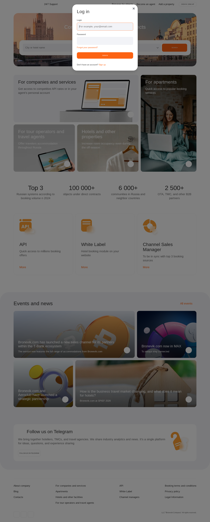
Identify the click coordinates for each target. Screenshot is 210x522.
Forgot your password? (87, 47)
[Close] (133, 8)
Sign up (102, 64)
